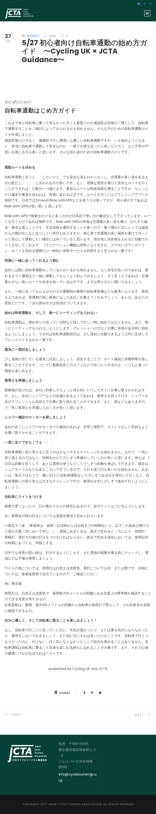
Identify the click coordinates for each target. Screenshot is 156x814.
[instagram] (150, 4)
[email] (139, 4)
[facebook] (144, 4)
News (52, 36)
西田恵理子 (33, 36)
